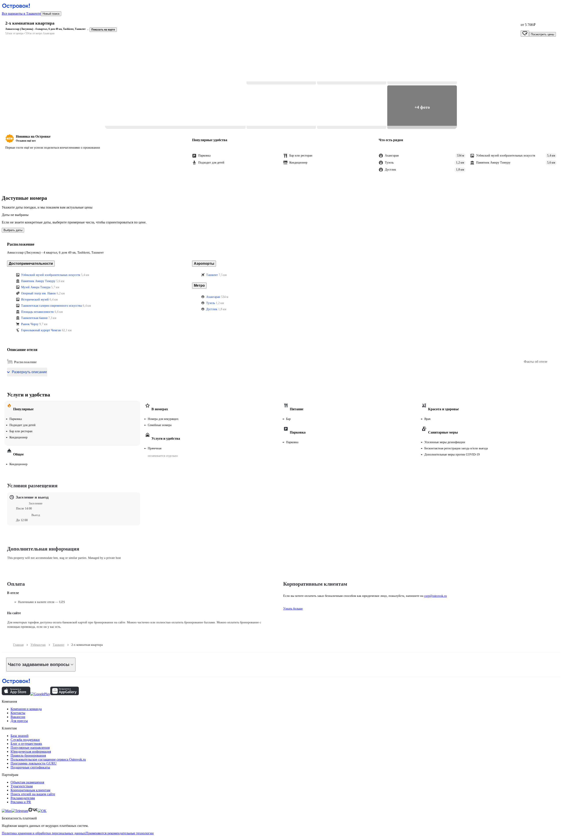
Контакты (18, 713)
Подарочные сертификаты (30, 767)
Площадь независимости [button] (37, 311)
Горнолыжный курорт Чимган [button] (41, 330)
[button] (175, 85)
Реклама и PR (21, 802)
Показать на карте (103, 29)
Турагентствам (22, 786)
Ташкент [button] (212, 275)
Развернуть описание (29, 372)
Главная (18, 644)
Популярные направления (30, 747)
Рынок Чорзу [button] (29, 324)
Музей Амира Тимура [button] (35, 287)
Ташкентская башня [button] (34, 318)
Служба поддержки (25, 740)
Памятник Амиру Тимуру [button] (38, 281)
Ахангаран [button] (213, 297)
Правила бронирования (28, 755)
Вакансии (18, 717)
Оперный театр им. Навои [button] (38, 293)
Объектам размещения (27, 782)
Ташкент (58, 644)
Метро (199, 285)
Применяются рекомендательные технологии (120, 833)
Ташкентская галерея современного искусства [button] (51, 305)
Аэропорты (204, 263)
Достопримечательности (31, 263)
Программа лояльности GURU (34, 763)
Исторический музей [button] (35, 299)
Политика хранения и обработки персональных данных (44, 833)
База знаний (20, 736)
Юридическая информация (31, 751)
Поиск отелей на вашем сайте (33, 794)
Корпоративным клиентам (30, 790)
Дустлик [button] (211, 309)
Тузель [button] (210, 303)
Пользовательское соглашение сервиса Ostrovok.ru (48, 759)
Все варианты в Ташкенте (21, 13)
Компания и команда (26, 709)
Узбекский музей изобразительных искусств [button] (50, 275)
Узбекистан (38, 644)
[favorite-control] (525, 34)
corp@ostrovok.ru (435, 596)
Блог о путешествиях (26, 743)
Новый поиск (51, 13)
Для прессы (19, 721)
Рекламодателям (23, 798)
